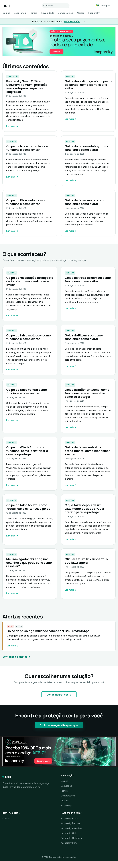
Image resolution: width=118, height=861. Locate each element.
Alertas (80, 13)
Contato (6, 818)
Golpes (6, 13)
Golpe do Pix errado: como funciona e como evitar (25, 202)
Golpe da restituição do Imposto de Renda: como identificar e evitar (88, 84)
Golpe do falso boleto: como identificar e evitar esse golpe (28, 507)
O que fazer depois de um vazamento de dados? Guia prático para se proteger (84, 508)
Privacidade (47, 13)
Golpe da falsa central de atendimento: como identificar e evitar (87, 450)
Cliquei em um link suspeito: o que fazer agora (86, 561)
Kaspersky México (70, 823)
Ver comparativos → (59, 694)
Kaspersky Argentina (71, 828)
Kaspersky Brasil (69, 818)
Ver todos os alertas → (16, 656)
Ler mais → (12, 126)
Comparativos (65, 13)
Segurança (20, 13)
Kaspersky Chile (69, 833)
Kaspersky (94, 13)
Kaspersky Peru (69, 843)
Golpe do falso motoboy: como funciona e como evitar (87, 148)
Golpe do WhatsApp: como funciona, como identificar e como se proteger (27, 450)
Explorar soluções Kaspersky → (59, 725)
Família (33, 13)
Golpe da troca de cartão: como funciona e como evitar (29, 148)
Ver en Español (72, 21)
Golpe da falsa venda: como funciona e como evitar (85, 202)
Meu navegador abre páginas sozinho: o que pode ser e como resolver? (29, 562)
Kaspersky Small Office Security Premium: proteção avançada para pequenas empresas (26, 86)
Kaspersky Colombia (71, 838)
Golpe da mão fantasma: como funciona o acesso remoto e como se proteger (87, 393)
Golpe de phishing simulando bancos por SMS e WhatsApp (48, 631)
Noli (8, 777)
